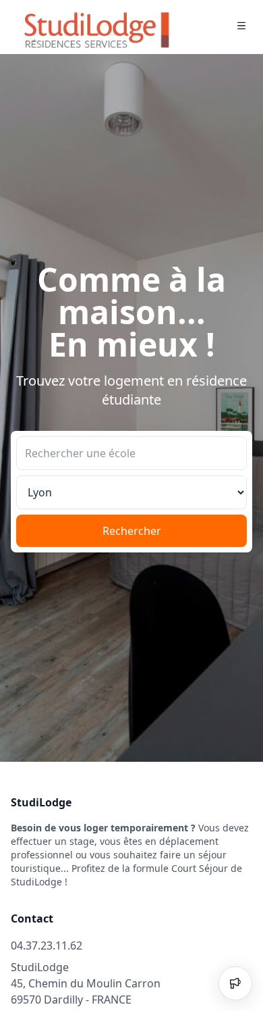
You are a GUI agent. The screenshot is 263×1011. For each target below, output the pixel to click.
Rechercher (132, 530)
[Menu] (241, 27)
